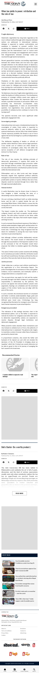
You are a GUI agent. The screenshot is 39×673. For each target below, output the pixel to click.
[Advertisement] (19, 418)
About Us (3, 628)
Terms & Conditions (6, 630)
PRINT (28, 28)
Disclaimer (23, 628)
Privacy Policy (4, 633)
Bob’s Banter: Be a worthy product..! (16, 447)
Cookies (3, 635)
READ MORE (19, 493)
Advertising (23, 633)
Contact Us (23, 630)
